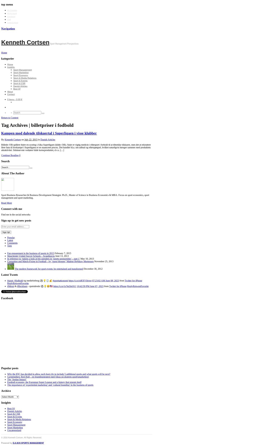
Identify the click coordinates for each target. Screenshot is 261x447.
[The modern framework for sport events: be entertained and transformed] (10, 269)
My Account (12, 14)
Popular (11, 237)
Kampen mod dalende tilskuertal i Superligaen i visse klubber (49, 133)
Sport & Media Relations (24, 78)
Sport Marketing (21, 72)
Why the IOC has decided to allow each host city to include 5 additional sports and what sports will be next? (58, 374)
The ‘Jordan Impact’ (17, 379)
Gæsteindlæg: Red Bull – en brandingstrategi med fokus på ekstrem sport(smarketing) (48, 376)
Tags (9, 245)
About (10, 91)
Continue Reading (10, 155)
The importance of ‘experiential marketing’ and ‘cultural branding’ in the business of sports (50, 385)
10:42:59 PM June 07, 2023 (90, 286)
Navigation (8, 28)
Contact (11, 94)
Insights (11, 67)
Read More (6, 203)
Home (10, 64)
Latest (10, 240)
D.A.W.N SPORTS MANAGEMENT (28, 443)
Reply (10, 283)
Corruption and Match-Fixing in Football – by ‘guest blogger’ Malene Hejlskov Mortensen (50, 261)
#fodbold (18, 280)
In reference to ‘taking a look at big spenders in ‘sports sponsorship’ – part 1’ (43, 258)
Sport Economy (20, 75)
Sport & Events (20, 81)
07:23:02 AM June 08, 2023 (105, 280)
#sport (10, 280)
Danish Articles (20, 86)
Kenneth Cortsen (25, 42)
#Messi (10, 286)
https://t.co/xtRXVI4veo (80, 280)
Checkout (11, 17)
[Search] (43, 113)
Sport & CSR (19, 83)
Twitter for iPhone (133, 280)
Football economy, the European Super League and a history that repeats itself (44, 382)
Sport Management (22, 70)
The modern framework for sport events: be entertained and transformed (49, 269)
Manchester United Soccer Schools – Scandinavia (31, 256)
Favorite (25, 283)
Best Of (16, 89)
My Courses (12, 10)
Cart (9, 20)
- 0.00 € (14, 99)
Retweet (17, 283)
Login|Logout (12, 23)
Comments (12, 243)
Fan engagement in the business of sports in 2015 (30, 253)
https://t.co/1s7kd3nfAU (64, 286)
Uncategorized (14, 430)
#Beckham (22, 286)
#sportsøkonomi (60, 280)
